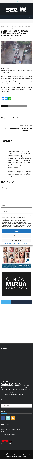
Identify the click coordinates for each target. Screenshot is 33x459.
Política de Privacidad (14, 455)
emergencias (19, 106)
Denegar (16, 236)
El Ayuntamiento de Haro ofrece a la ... (16, 118)
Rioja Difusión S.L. (15, 453)
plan (25, 106)
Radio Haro (5, 38)
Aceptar (16, 231)
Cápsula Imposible (22, 456)
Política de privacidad (18, 243)
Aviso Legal (27, 243)
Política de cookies (7, 243)
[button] (30, 216)
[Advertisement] (16, 322)
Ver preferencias (16, 240)
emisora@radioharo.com (9, 434)
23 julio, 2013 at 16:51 (6, 149)
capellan (11, 106)
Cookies (29, 455)
